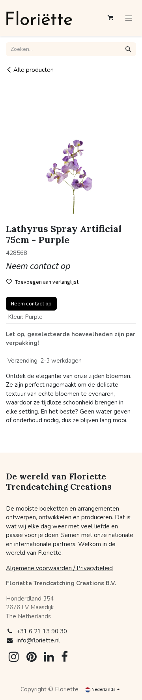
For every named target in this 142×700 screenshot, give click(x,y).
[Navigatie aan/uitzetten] (128, 18)
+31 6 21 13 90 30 (42, 631)
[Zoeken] (128, 49)
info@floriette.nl (38, 640)
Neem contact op (31, 303)
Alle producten (33, 70)
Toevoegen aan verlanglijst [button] (46, 281)
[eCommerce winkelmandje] (110, 17)
